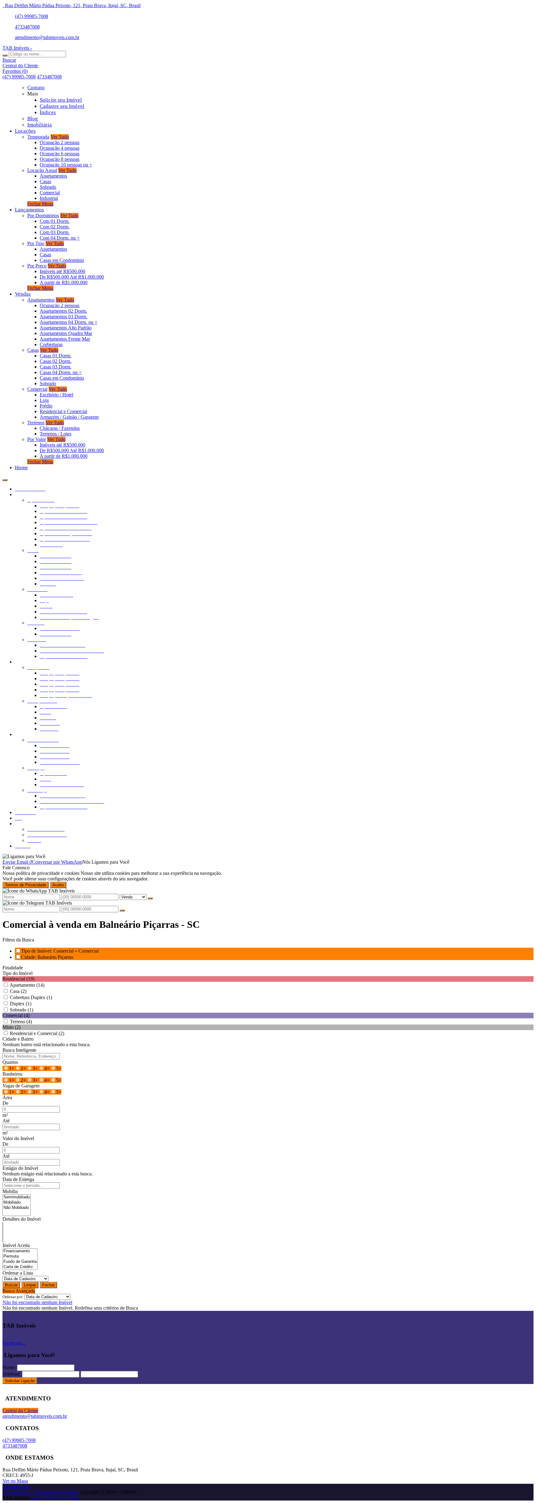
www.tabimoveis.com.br (54, 1497)
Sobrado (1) (21, 1009)
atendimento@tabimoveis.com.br (47, 37)
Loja (44, 400)
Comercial (50, 192)
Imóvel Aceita (16, 1245)
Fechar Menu (40, 203)
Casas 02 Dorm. (55, 361)
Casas (45, 181)
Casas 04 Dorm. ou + (61, 372)
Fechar (48, 1285)
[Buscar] (4, 55)
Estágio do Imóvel (20, 1168)
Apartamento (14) (27, 985)
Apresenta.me (15, 1486)
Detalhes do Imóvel (21, 1219)
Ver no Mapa (15, 1480)
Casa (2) (18, 991)
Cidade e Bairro (18, 1039)
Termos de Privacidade (25, 885)
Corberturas (51, 344)
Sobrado (48, 187)
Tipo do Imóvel (17, 973)
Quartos (10, 1062)
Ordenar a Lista (17, 1273)
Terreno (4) (21, 1021)
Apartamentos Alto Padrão (66, 327)
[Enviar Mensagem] (122, 910)
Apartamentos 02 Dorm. (63, 311)
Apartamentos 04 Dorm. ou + (68, 322)
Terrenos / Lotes (55, 433)
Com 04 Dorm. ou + (60, 237)
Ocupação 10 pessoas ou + (66, 164)
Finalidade (12, 967)
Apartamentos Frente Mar (65, 339)
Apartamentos (53, 176)
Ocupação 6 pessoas (59, 153)
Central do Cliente (20, 1410)
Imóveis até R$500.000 (62, 271)
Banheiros (12, 1074)
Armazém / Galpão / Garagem (69, 417)
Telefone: (11, 1374)
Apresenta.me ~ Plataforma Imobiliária (40, 1492)
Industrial (49, 198)
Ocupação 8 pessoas (59, 159)
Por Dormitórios (43, 215)
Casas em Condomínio (62, 260)
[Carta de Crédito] (20, 1267)
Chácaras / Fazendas (60, 428)
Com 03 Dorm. (54, 232)
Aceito (58, 885)
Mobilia (10, 1191)
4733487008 (27, 26)
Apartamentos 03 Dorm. (63, 316)
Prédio (46, 405)
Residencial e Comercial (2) (37, 1033)
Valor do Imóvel (18, 1138)
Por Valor (36, 439)
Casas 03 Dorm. (55, 366)
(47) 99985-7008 (31, 16)
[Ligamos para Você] (23, 856)
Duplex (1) (20, 1003)
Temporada (38, 136)
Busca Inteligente (19, 1050)
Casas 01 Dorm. (55, 355)
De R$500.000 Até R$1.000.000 (72, 277)
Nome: (9, 1367)
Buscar (11, 1285)
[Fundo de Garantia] (20, 1261)
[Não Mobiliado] (16, 1207)
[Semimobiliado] (16, 1197)
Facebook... (13, 1343)
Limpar (30, 1285)
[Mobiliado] (16, 1202)
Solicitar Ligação (20, 1380)
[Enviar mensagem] (150, 898)
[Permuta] (20, 1256)
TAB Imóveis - (17, 48)
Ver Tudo (60, 136)
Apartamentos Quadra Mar (66, 333)
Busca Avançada (18, 1291)
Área (7, 1097)
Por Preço (37, 265)
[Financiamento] (20, 1251)
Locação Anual (42, 170)
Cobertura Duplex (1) (31, 997)
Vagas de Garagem (20, 1085)
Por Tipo (35, 243)
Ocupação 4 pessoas (59, 148)
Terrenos (35, 422)
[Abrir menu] (4, 478)
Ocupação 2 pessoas (59, 142)
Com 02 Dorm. (54, 226)
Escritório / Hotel (56, 394)
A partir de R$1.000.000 (63, 282)
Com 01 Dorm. (54, 221)
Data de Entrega (18, 1179)
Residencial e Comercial (63, 411)
